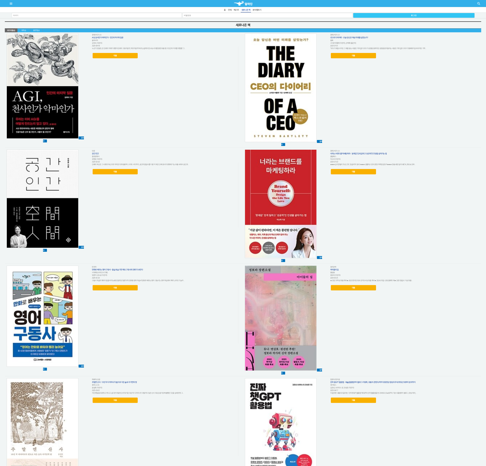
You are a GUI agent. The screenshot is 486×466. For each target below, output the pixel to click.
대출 (115, 56)
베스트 (236, 10)
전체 (229, 10)
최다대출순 (11, 30)
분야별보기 (257, 10)
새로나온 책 (245, 10)
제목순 (23, 30)
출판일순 (36, 30)
